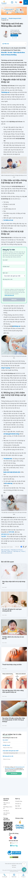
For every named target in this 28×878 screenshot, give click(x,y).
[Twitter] (23, 547)
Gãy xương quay (5, 550)
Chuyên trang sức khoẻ (15, 18)
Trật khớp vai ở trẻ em (16, 550)
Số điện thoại (6, 266)
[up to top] (24, 864)
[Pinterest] (25, 547)
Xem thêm (4, 587)
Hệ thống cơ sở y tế (7, 807)
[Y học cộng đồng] (14, 843)
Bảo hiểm (17, 806)
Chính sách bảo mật (9, 295)
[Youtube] (11, 838)
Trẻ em (23, 551)
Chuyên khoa (18, 801)
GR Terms (14, 867)
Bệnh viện (5, 273)
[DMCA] (14, 857)
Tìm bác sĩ (6, 810)
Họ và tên (5, 260)
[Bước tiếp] (14, 845)
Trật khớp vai (16, 551)
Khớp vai (9, 551)
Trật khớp (3, 551)
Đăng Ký (14, 299)
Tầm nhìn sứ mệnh (6, 803)
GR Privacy (14, 865)
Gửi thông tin (14, 773)
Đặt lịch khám (14, 35)
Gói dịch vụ (18, 803)
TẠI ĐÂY (3, 536)
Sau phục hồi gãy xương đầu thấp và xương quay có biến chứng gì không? (13, 719)
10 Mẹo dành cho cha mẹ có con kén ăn (13, 637)
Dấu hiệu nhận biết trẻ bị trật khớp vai (13, 582)
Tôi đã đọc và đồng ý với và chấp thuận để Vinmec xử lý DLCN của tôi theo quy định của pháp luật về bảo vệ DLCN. (14, 768)
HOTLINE (11, 532)
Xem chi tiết (14, 37)
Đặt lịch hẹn (18, 808)
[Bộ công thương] (14, 852)
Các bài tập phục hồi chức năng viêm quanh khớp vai (13, 691)
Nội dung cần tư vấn (7, 279)
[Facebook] (21, 547)
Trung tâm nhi (4, 20)
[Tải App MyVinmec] (8, 826)
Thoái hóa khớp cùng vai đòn (12, 664)
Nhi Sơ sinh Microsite (6, 553)
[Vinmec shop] (20, 824)
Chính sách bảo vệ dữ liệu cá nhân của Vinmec (14, 863)
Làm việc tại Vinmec (6, 813)
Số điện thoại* (6, 745)
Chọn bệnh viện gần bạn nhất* (11, 750)
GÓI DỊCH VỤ (5, 534)
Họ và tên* (5, 740)
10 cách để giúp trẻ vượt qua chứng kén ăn (12, 610)
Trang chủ (4, 18)
